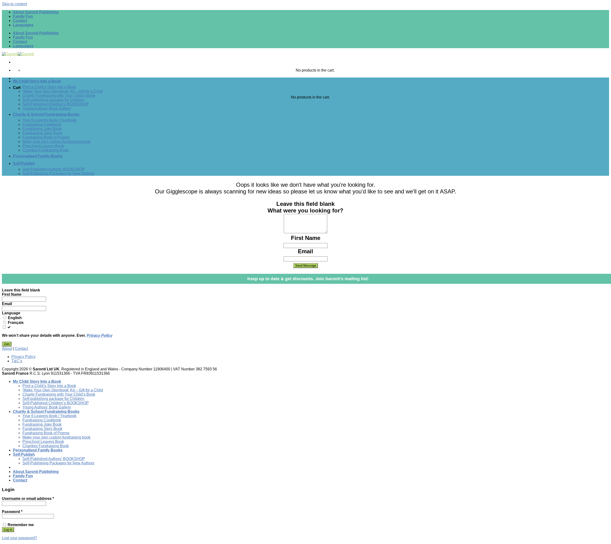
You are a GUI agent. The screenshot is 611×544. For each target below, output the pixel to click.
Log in (8, 529)
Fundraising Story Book (42, 133)
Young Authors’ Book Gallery (46, 108)
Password (12, 512)
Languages (23, 25)
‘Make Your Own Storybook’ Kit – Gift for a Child (62, 91)
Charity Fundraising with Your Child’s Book (58, 95)
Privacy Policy (99, 335)
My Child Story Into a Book (37, 81)
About (7, 349)
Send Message (305, 265)
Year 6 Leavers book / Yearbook (49, 120)
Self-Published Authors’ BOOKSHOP (53, 169)
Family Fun (23, 16)
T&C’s (16, 361)
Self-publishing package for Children (53, 100)
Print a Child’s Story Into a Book (49, 87)
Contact (20, 21)
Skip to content (14, 4)
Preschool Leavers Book (43, 146)
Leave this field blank (305, 204)
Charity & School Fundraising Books (46, 114)
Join (7, 344)
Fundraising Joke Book (42, 129)
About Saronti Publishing (36, 12)
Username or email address (28, 499)
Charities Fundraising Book (45, 150)
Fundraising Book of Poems (45, 137)
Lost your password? (19, 538)
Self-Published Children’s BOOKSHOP (55, 104)
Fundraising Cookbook (41, 124)
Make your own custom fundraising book (56, 142)
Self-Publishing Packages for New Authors (58, 173)
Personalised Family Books (38, 156)
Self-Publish (24, 163)
